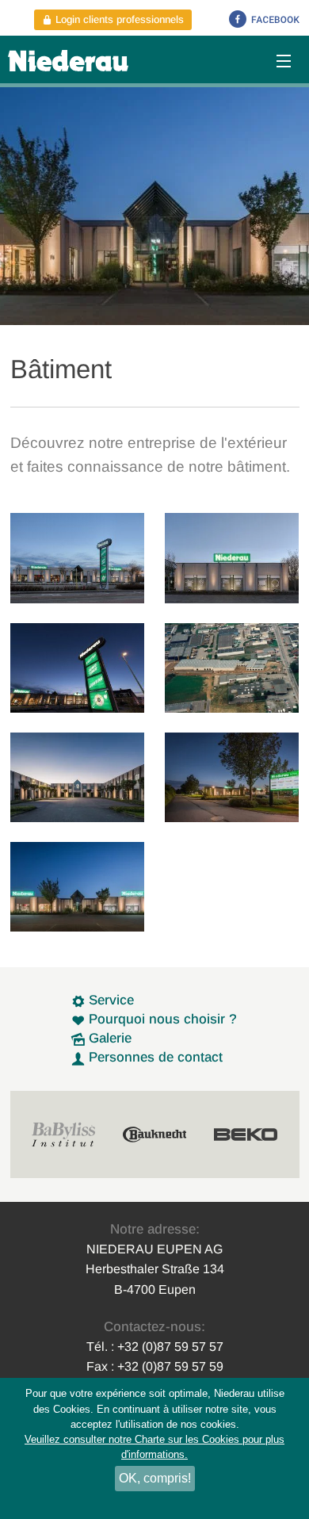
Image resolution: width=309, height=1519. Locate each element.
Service (109, 1000)
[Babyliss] (63, 1134)
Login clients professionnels (118, 19)
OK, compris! (155, 1478)
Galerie (108, 1038)
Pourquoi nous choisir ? (161, 1019)
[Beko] (245, 1134)
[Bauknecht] (154, 1134)
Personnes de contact (154, 1057)
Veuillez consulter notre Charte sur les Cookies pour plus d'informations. (154, 1446)
